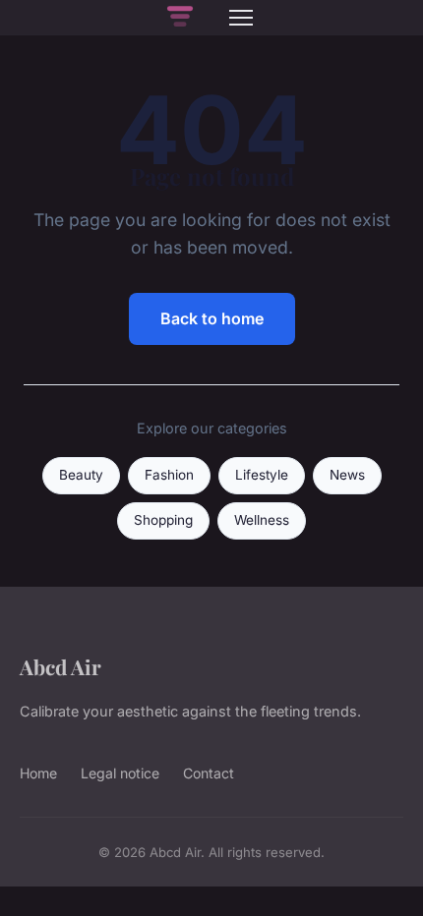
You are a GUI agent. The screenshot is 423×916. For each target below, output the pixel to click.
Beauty (81, 475)
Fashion (169, 475)
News (347, 475)
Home (38, 773)
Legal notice (120, 773)
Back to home (212, 318)
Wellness (261, 520)
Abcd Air (60, 666)
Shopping (163, 520)
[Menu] (241, 17)
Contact (208, 773)
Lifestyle (261, 475)
